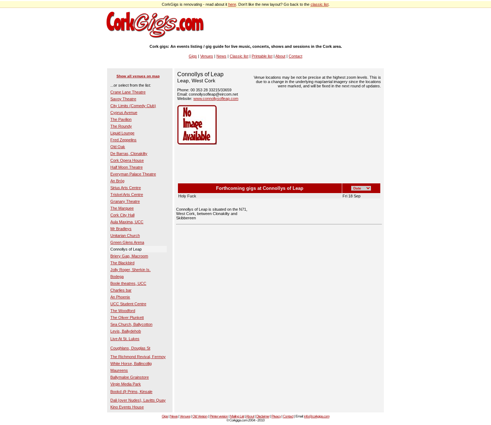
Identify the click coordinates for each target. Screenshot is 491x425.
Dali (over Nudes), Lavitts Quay (138, 400)
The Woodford (122, 311)
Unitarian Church (125, 235)
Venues (206, 56)
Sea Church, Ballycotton (131, 324)
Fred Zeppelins (123, 140)
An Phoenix (120, 297)
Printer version (219, 416)
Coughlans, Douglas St (130, 348)
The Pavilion (121, 119)
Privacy (276, 416)
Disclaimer (262, 416)
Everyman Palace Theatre (133, 174)
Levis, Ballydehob (125, 331)
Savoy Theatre (123, 99)
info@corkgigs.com (316, 416)
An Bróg (117, 181)
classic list (320, 4)
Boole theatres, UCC (128, 283)
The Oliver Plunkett (127, 317)
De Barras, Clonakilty (128, 153)
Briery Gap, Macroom (129, 256)
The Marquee (122, 208)
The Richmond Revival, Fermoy (138, 357)
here (232, 4)
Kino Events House (127, 407)
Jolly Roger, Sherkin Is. (130, 270)
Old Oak (117, 147)
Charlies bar (121, 290)
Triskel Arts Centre (126, 194)
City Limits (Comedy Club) (133, 106)
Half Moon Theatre (126, 167)
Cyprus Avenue (123, 112)
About (280, 56)
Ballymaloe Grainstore (129, 377)
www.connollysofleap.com (215, 98)
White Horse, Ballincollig (131, 363)
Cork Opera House (127, 160)
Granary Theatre (125, 201)
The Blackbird (122, 263)
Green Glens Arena (127, 242)
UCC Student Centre (128, 304)
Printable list (262, 56)
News (221, 56)
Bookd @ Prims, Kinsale (131, 391)
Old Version (199, 416)
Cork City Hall (122, 215)
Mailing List (237, 416)
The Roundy (121, 126)
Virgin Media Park (125, 384)
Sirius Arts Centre (125, 188)
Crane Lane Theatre (128, 92)
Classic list (239, 56)
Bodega (117, 276)
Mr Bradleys (121, 229)
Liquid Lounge (122, 133)
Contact (295, 56)
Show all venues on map (138, 76)
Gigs (193, 56)
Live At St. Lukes (124, 339)
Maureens (119, 370)
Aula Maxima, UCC (126, 222)
